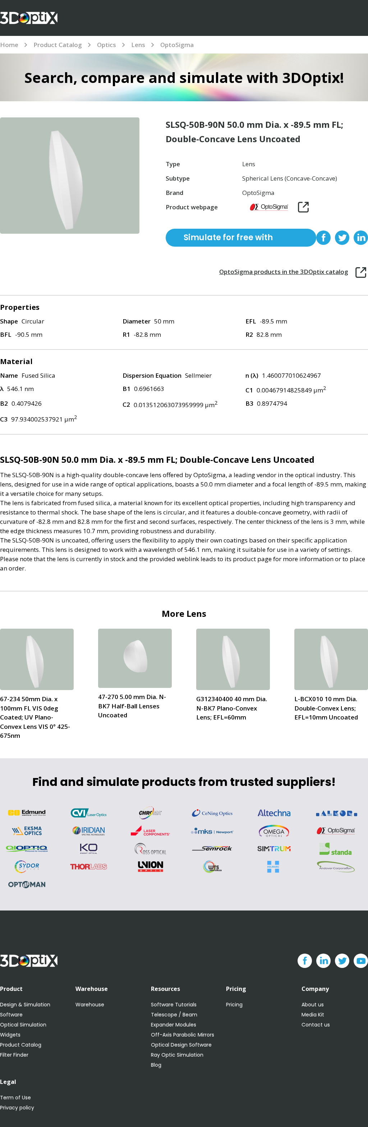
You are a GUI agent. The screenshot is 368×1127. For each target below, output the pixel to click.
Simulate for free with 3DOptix (228, 239)
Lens (138, 45)
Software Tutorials (174, 1004)
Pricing (234, 1004)
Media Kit (313, 1014)
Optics (106, 45)
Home (9, 45)
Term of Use (15, 1097)
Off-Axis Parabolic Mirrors (182, 1034)
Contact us (316, 1024)
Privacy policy (17, 1107)
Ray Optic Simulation (177, 1054)
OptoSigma (177, 45)
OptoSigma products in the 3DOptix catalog (283, 271)
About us (313, 1004)
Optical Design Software (181, 1044)
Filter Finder (14, 1054)
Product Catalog (57, 45)
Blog (156, 1064)
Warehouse (89, 1004)
